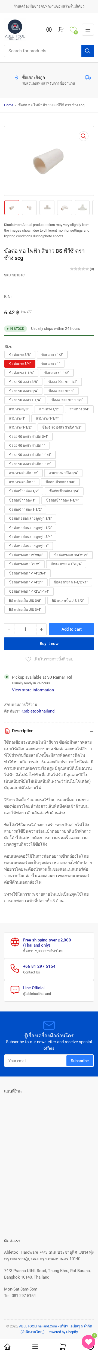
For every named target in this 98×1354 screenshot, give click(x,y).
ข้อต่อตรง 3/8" (20, 355)
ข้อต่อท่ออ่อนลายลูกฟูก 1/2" (30, 528)
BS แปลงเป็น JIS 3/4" (25, 610)
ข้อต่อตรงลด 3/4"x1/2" (71, 555)
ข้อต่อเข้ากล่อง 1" (22, 500)
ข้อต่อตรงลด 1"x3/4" (66, 564)
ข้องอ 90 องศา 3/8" (23, 382)
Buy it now (49, 643)
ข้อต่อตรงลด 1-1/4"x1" (26, 582)
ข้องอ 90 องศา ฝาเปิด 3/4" (28, 437)
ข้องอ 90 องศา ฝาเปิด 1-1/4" (30, 455)
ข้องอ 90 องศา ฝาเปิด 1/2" (61, 427)
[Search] (88, 51)
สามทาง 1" (17, 418)
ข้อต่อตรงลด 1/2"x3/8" (26, 555)
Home (8, 105)
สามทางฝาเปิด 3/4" (63, 473)
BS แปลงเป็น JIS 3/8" (25, 601)
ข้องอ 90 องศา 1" (61, 391)
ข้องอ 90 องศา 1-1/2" (67, 400)
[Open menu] (88, 30)
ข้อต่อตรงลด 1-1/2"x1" (71, 582)
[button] (73, 29)
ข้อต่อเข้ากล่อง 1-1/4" (62, 500)
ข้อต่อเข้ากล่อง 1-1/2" (25, 509)
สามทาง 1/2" (49, 409)
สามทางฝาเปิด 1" (22, 482)
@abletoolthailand (38, 711)
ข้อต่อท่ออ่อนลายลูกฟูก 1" (28, 546)
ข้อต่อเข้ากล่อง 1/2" (24, 491)
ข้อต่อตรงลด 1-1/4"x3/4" (27, 573)
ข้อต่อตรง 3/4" (20, 364)
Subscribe (80, 1060)
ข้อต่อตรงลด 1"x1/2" (24, 564)
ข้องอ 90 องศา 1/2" (62, 382)
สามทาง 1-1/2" (20, 427)
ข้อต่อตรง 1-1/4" (21, 373)
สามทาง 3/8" (19, 409)
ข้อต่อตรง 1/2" (52, 355)
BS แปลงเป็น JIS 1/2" (68, 601)
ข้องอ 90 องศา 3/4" (23, 391)
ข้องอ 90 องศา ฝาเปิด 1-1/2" (30, 464)
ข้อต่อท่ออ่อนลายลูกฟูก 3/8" (30, 518)
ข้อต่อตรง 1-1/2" (56, 373)
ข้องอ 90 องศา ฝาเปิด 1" (27, 445)
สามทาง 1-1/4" (47, 418)
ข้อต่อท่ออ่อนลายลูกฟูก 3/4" (30, 537)
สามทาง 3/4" (79, 409)
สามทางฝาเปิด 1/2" (23, 473)
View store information (33, 690)
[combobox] (49, 51)
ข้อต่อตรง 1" (50, 364)
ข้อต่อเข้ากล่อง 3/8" (60, 482)
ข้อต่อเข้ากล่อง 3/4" (64, 491)
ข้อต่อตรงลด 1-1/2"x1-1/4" (29, 591)
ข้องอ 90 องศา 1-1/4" (25, 400)
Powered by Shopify (62, 1332)
